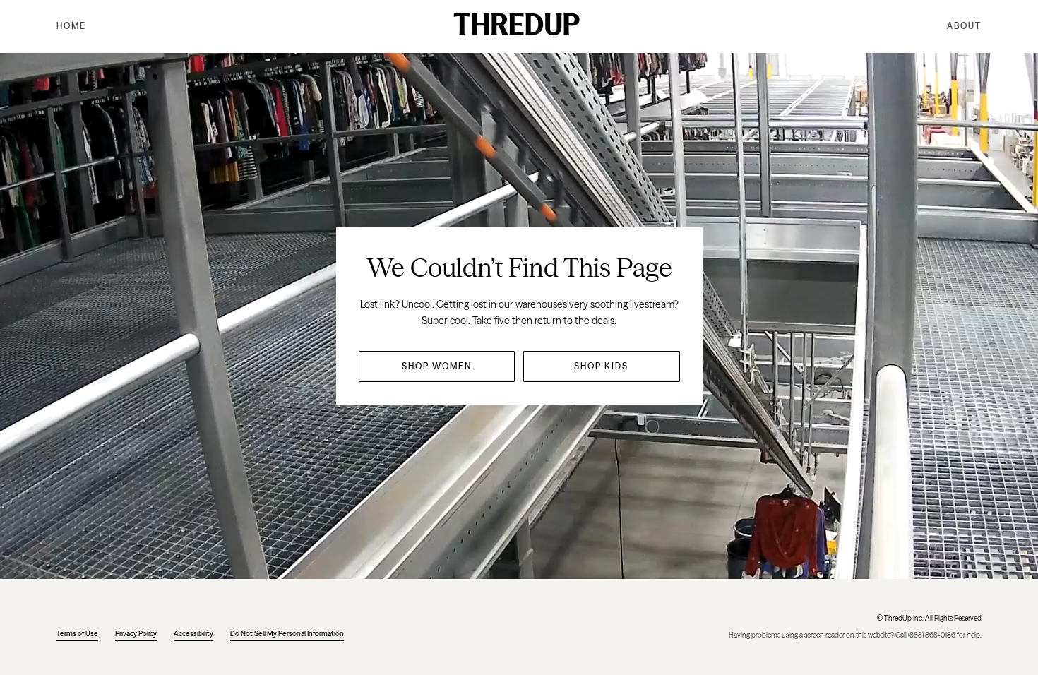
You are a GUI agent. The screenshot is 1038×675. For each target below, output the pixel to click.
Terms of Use (77, 633)
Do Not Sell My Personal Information (287, 633)
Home (71, 25)
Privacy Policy (136, 633)
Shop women (437, 366)
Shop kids (601, 366)
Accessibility (193, 633)
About (964, 25)
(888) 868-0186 (931, 635)
